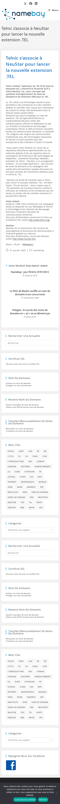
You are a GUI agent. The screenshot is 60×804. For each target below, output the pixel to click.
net (42, 487)
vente (39, 502)
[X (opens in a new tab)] (25, 3)
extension (30, 471)
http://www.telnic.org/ (39, 220)
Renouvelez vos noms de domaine (19, 428)
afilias (11, 451)
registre (12, 502)
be (38, 451)
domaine (12, 466)
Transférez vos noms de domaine (19, 431)
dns (30, 461)
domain (40, 461)
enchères (25, 466)
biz (45, 451)
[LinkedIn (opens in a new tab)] (35, 3)
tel (30, 502)
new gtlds (13, 492)
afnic (21, 451)
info (40, 477)
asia (30, 451)
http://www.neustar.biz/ (24, 238)
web (22, 507)
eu (9, 471)
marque (42, 482)
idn (31, 477)
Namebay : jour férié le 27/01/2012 (30, 272)
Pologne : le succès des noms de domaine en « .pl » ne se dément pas (30, 311)
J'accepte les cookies (25, 799)
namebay (31, 487)
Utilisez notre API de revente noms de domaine (25, 407)
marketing (38, 250)
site (22, 502)
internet (12, 482)
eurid (17, 471)
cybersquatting (16, 461)
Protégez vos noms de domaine (18, 385)
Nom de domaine (40, 492)
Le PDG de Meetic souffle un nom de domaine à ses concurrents (30, 292)
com (45, 456)
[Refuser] (56, 793)
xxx (41, 507)
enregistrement (43, 466)
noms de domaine (16, 497)
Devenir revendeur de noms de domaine (22, 405)
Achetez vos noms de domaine (18, 383)
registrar (43, 497)
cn (26, 456)
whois (32, 507)
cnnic (35, 456)
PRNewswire (27, 244)
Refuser (43, 799)
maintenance (27, 482)
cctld (11, 456)
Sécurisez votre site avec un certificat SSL (22, 364)
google (11, 477)
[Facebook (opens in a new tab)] (31, 3)
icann (22, 477)
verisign (12, 507)
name (19, 487)
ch (19, 456)
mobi (10, 487)
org (31, 497)
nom (25, 492)
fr (40, 471)
